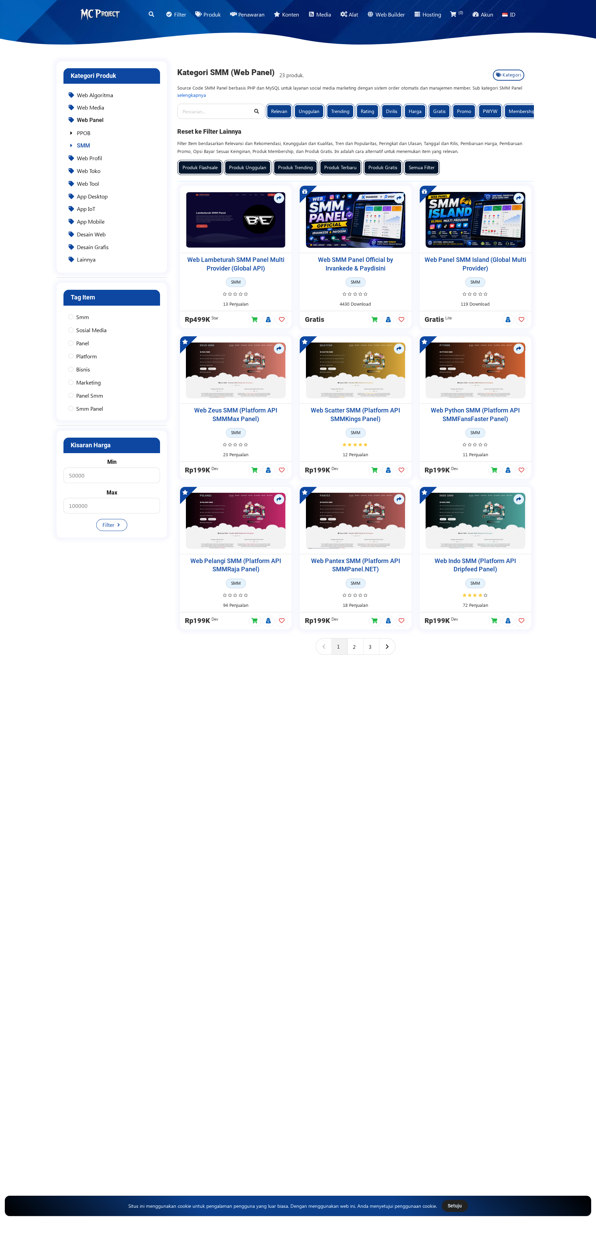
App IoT (86, 208)
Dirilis (391, 111)
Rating (367, 111)
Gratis (439, 111)
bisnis (83, 369)
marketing (88, 382)
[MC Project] (100, 14)
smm (82, 317)
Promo (464, 111)
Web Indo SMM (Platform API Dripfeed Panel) (475, 565)
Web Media (90, 107)
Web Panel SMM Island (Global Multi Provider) (475, 264)
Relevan (279, 111)
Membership (522, 111)
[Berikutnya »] (387, 646)
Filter (109, 524)
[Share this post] (279, 198)
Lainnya (86, 259)
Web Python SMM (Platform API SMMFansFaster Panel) (475, 414)
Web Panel (90, 120)
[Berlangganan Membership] (268, 320)
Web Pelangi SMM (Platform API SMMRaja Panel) (235, 565)
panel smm (89, 395)
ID (512, 14)
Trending (340, 111)
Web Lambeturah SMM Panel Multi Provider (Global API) (236, 264)
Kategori (512, 75)
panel (82, 343)
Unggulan (309, 111)
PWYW (490, 111)
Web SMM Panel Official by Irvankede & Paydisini (355, 264)
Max (112, 492)
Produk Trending (295, 167)
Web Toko (88, 170)
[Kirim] (257, 111)
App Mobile (91, 221)
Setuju (455, 1205)
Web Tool (88, 183)
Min (112, 462)
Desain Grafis (93, 247)
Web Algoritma (95, 95)
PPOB (83, 132)
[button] (255, 320)
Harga (415, 111)
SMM (83, 145)
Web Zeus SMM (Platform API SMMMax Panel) (235, 414)
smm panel (89, 408)
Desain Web (91, 234)
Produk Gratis (382, 167)
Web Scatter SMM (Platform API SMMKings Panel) (355, 414)
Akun (487, 14)
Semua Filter (422, 167)
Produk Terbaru (340, 167)
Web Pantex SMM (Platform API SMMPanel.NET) (355, 565)
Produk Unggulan (247, 167)
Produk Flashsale (200, 167)
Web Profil (89, 158)
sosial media (91, 330)
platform (86, 356)
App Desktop (92, 196)
